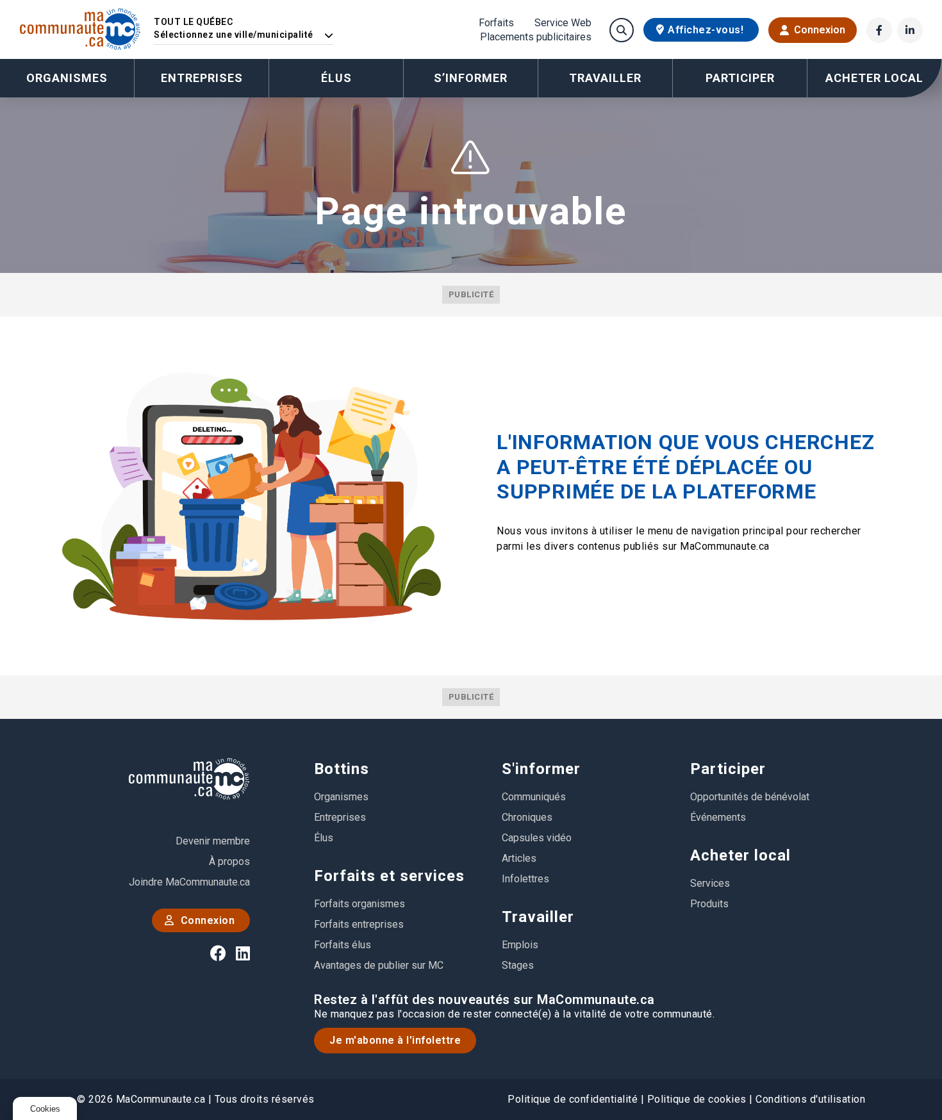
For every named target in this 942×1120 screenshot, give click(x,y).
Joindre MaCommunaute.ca (189, 882)
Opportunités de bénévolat (749, 797)
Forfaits (496, 23)
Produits (709, 904)
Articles (519, 858)
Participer (728, 769)
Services (710, 883)
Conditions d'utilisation (810, 1099)
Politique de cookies (697, 1099)
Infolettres (525, 879)
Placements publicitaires (535, 37)
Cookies (45, 1109)
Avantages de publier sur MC (378, 965)
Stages (518, 965)
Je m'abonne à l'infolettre (395, 1040)
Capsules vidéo (537, 838)
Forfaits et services (389, 876)
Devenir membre (213, 841)
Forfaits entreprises (359, 924)
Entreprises (202, 78)
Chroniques (527, 817)
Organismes (67, 78)
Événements (718, 817)
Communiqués (534, 797)
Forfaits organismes (359, 904)
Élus (336, 78)
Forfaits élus (342, 945)
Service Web (562, 23)
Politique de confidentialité (573, 1099)
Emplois (520, 945)
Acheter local (740, 855)
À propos (229, 861)
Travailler (538, 917)
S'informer (541, 769)
